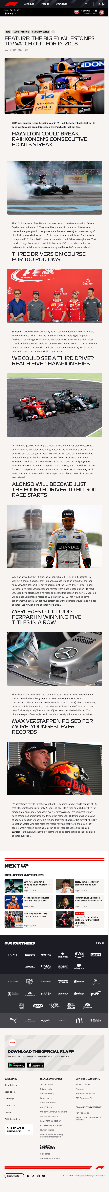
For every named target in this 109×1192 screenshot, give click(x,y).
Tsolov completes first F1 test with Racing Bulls (87, 883)
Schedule (29, 4)
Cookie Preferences (50, 1158)
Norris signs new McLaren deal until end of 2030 (37, 899)
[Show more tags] (53, 32)
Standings (61, 4)
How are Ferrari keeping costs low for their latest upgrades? (87, 920)
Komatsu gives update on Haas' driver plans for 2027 (88, 899)
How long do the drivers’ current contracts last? (36, 915)
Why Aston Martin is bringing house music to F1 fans (37, 884)
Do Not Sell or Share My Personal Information (51, 1136)
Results (45, 4)
